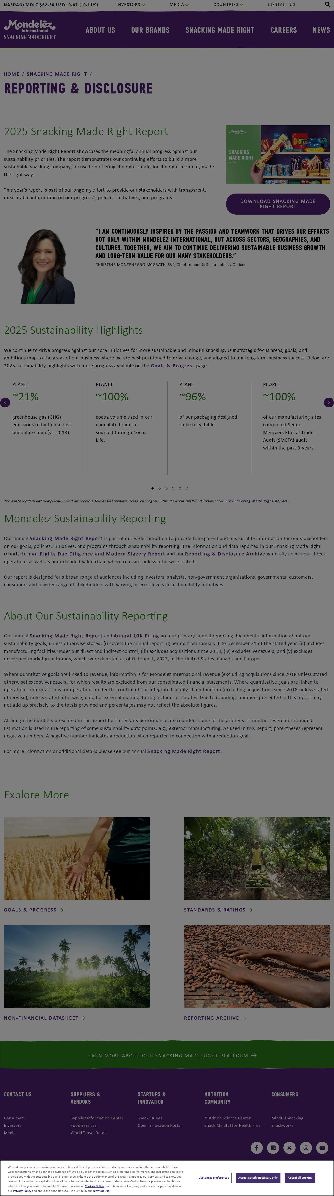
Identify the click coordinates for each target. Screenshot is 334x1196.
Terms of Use (101, 1191)
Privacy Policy (22, 1191)
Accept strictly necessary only (258, 1178)
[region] (167, 1178)
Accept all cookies (300, 1178)
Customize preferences (214, 1178)
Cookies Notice (94, 1186)
